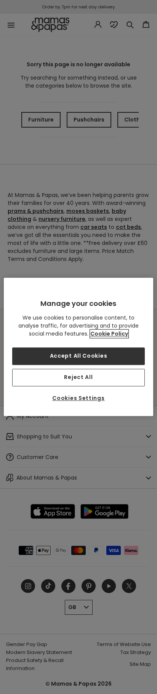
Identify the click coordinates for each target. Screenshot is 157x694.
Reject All (78, 377)
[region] (78, 347)
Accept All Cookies (78, 356)
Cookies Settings (78, 398)
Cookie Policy (109, 334)
